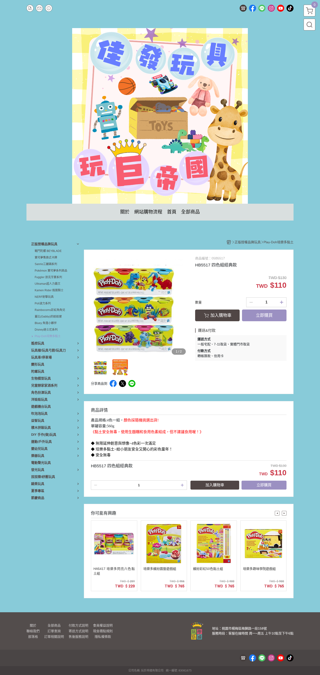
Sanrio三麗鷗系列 (46, 264)
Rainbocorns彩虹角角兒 (50, 310)
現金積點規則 (103, 631)
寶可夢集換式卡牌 (46, 257)
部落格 (33, 636)
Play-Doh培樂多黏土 (48, 336)
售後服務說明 (78, 636)
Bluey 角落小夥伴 (46, 323)
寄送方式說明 (78, 631)
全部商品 (54, 625)
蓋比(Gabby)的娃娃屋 (48, 316)
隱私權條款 (103, 636)
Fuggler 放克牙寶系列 (48, 277)
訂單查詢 (54, 631)
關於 (33, 625)
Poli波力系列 (43, 303)
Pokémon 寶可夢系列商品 (51, 270)
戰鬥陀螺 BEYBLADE (48, 251)
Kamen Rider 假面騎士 (49, 290)
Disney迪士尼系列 (46, 329)
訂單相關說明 (54, 636)
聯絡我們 (33, 631)
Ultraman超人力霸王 (47, 283)
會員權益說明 (103, 625)
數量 (198, 302)
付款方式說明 (78, 625)
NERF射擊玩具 (44, 297)
